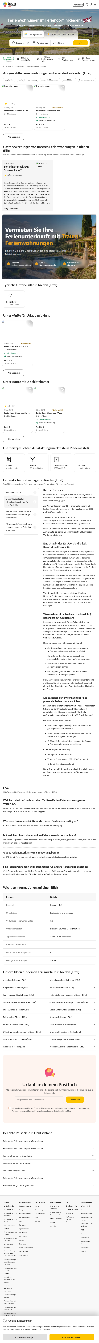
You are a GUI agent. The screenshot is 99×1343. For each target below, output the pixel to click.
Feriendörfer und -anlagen (36, 66)
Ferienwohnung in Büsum (10, 1296)
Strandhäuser (24, 1255)
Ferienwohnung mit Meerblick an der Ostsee (10, 1270)
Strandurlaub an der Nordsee (11, 1239)
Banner (52, 1222)
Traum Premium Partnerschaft (55, 1213)
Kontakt (37, 1221)
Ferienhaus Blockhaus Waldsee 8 (51, 110)
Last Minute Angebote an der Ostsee (9, 1279)
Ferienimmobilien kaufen (87, 1218)
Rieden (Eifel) (19, 66)
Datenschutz (85, 1234)
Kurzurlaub (23, 1236)
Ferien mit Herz (86, 1214)
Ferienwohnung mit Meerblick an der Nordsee (10, 1262)
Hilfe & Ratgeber (55, 1219)
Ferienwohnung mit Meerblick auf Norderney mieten (10, 1253)
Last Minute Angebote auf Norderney (8, 1288)
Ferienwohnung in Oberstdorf (10, 1308)
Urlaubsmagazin (40, 1210)
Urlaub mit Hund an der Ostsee (11, 1214)
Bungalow (22, 1210)
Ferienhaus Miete (25, 1214)
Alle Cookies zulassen (71, 1337)
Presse (83, 1210)
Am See (21, 1240)
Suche (37, 1206)
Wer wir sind (85, 1206)
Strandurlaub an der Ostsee (11, 1233)
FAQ (36, 1217)
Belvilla (83, 1251)
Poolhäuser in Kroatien (8, 1246)
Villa (20, 1221)
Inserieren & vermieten (54, 1207)
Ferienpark (23, 1225)
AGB (82, 1230)
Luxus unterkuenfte (26, 1248)
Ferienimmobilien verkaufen (87, 1225)
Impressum (85, 1238)
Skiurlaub (22, 1244)
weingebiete (23, 1251)
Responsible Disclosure (85, 1242)
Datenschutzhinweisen (40, 1329)
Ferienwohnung (24, 1217)
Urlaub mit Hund (9, 1209)
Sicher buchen (40, 1214)
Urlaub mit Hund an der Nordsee (11, 1220)
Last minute (23, 1232)
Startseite (7, 66)
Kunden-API (70, 1213)
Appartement (23, 1229)
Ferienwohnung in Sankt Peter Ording (10, 1314)
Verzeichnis (85, 1248)
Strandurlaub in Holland (9, 1227)
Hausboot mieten (25, 1206)
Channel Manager (72, 1209)
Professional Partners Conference (70, 1219)
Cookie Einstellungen (24, 1337)
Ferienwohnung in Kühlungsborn (10, 1302)
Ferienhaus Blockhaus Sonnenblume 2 (21, 110)
